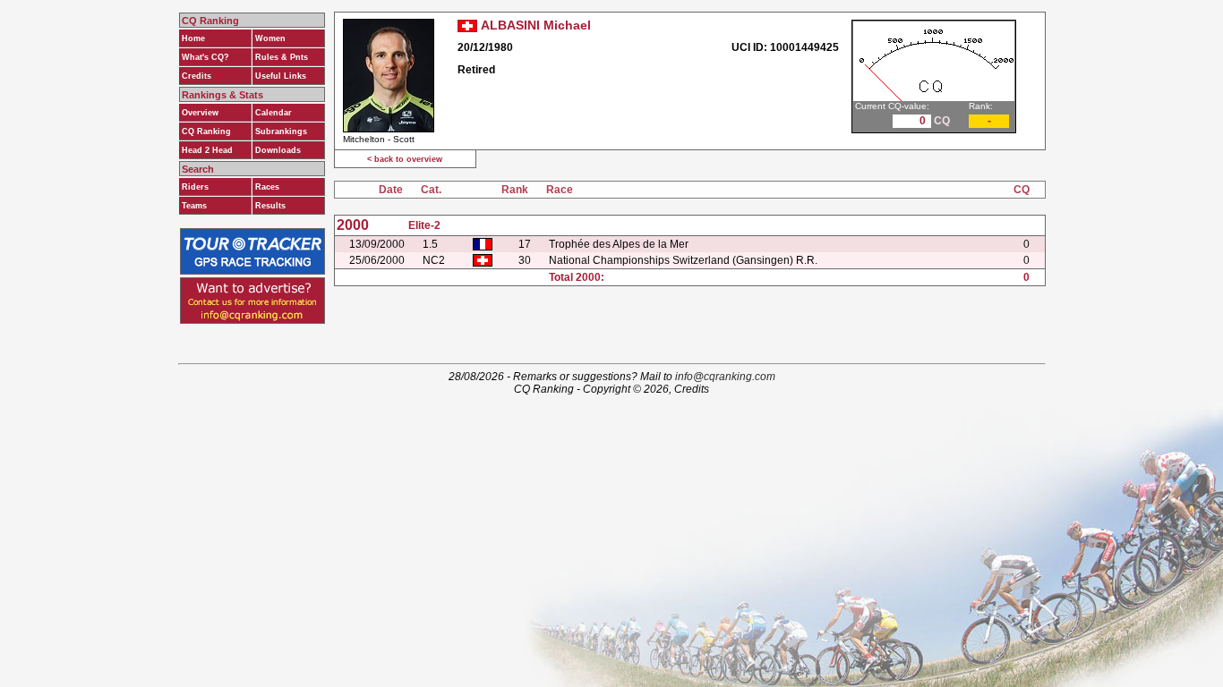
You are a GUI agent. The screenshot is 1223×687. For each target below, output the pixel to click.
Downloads (278, 150)
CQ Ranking (206, 131)
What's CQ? (205, 57)
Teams (194, 205)
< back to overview (404, 159)
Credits (196, 76)
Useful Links (280, 76)
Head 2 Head (207, 150)
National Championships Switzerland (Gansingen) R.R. (683, 260)
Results (270, 205)
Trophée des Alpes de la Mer (618, 244)
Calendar (273, 112)
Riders (195, 186)
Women (270, 38)
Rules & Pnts (281, 57)
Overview (200, 112)
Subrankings (281, 131)
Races (267, 186)
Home (193, 38)
